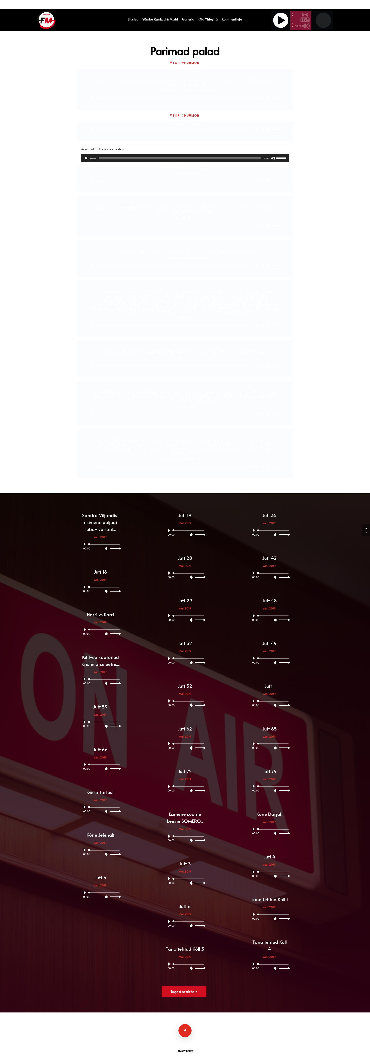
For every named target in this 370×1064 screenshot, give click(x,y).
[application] (185, 98)
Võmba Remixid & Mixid (160, 19)
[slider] (276, 98)
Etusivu (133, 19)
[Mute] (268, 98)
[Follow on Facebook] (185, 1030)
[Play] (92, 98)
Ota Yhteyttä (208, 19)
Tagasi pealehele (184, 991)
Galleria (188, 19)
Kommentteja (232, 19)
